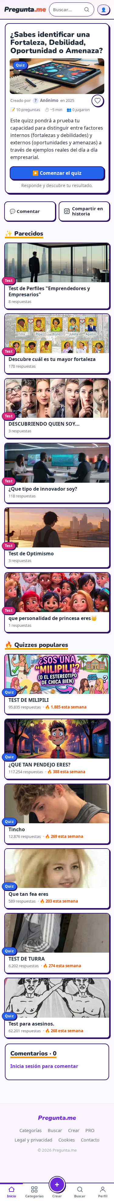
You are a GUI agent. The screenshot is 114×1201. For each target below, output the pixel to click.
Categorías (30, 1130)
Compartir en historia (87, 211)
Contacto (90, 1140)
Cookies (66, 1140)
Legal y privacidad (33, 1140)
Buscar (55, 1130)
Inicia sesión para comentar (44, 1066)
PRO (90, 1130)
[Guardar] (98, 101)
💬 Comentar (25, 211)
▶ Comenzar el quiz (57, 173)
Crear (73, 1130)
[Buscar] (87, 9)
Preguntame (57, 1118)
